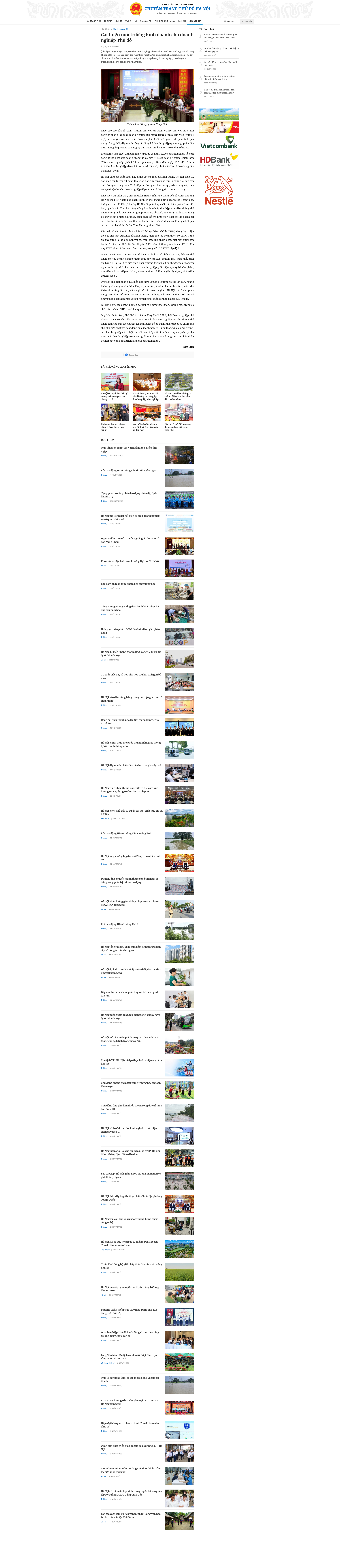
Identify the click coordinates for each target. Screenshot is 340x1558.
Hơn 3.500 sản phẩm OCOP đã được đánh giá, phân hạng (130, 631)
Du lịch (182, 21)
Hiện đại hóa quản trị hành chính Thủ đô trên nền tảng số (130, 1425)
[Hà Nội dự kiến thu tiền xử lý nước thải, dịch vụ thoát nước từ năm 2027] (179, 976)
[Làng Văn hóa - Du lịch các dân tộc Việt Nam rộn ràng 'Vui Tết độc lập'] (179, 1362)
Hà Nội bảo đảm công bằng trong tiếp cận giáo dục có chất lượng (131, 699)
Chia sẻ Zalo (133, 355)
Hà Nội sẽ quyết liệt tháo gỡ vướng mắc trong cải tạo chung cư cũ (114, 396)
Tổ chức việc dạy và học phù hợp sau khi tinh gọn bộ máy (131, 676)
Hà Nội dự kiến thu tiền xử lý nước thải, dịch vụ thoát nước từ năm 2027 (131, 971)
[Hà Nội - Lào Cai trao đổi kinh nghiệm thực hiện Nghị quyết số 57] (179, 1135)
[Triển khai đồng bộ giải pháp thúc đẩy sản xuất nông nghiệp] (179, 1271)
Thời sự (108, 21)
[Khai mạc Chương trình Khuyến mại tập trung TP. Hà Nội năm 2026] (179, 1407)
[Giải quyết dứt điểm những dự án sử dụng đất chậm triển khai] (179, 412)
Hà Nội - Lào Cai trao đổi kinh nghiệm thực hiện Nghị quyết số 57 (129, 1130)
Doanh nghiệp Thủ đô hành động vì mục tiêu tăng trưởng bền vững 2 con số (130, 1334)
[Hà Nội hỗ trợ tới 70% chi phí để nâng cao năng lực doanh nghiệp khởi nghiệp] (147, 382)
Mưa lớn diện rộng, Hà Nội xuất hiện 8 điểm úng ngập (129, 449)
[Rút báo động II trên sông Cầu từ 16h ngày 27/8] (179, 477)
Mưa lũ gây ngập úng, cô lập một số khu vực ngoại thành (130, 1379)
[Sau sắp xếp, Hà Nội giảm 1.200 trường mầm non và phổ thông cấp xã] (179, 1180)
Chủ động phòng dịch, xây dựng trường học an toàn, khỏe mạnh (131, 1084)
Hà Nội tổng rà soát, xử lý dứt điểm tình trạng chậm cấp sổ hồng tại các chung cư (131, 948)
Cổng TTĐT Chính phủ (166, 13)
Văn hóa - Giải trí (143, 21)
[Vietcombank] (219, 141)
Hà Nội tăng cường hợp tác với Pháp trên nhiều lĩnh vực (130, 858)
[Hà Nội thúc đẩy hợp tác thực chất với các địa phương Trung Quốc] (179, 1203)
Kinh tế (118, 21)
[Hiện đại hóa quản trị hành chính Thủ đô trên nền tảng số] (179, 1430)
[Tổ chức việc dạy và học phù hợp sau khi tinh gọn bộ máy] (179, 681)
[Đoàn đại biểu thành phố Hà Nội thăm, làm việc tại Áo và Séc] (179, 727)
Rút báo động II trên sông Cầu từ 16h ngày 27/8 (128, 470)
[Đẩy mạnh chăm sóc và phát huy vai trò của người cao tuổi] (179, 999)
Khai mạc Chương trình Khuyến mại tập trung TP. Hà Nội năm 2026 (130, 1402)
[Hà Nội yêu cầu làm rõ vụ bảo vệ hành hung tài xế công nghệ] (179, 1226)
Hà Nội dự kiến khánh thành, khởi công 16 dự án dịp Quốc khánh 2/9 (131, 653)
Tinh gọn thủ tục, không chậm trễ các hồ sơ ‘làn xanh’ (113, 427)
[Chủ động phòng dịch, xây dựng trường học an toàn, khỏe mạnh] (179, 1089)
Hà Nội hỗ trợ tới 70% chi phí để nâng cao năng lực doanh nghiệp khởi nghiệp (146, 396)
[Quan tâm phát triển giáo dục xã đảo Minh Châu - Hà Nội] (179, 1452)
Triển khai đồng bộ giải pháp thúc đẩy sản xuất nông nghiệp (131, 1266)
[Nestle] (219, 190)
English (245, 21)
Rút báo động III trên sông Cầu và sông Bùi (126, 833)
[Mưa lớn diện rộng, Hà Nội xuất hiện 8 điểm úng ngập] (179, 454)
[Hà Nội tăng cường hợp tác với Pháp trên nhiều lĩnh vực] (179, 863)
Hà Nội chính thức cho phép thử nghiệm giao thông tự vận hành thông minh (131, 744)
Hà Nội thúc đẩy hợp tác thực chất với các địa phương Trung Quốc (131, 1198)
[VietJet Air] (219, 127)
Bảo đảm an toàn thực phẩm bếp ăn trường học (128, 583)
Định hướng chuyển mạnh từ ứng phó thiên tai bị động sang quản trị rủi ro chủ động (129, 880)
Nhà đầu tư (195, 21)
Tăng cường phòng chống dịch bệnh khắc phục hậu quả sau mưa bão (130, 608)
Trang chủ (95, 21)
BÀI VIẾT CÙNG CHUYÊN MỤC (118, 366)
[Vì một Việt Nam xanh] (219, 114)
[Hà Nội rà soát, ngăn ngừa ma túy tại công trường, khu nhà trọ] (179, 1294)
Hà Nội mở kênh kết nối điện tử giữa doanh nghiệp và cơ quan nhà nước (130, 517)
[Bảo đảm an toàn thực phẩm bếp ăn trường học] (179, 590)
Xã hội (128, 21)
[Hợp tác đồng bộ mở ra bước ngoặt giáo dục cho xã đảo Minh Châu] (179, 545)
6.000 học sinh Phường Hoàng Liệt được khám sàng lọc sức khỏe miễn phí (131, 1470)
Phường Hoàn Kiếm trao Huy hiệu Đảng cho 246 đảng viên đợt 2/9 (129, 1311)
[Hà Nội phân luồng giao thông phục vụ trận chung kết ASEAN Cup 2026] (179, 908)
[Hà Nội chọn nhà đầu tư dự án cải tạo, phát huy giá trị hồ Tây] (179, 817)
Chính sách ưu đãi (120, 29)
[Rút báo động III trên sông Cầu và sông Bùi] (179, 840)
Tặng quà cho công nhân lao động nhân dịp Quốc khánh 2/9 (129, 495)
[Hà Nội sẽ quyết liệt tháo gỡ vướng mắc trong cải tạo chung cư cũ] (115, 382)
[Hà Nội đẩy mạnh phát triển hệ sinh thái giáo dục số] (179, 772)
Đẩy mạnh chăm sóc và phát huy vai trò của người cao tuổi (129, 994)
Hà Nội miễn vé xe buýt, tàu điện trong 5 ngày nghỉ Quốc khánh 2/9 (130, 1016)
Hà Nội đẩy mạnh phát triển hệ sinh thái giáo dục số (131, 765)
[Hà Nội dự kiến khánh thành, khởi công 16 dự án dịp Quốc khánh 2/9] (179, 659)
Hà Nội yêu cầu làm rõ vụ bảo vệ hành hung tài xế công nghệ (129, 1220)
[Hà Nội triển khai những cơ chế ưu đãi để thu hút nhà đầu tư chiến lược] (179, 382)
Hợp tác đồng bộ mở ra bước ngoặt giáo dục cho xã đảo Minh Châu (130, 540)
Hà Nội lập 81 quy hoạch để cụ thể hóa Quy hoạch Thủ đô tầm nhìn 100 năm (129, 1243)
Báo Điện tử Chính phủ (188, 13)
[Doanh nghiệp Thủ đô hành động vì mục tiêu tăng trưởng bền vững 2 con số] (179, 1339)
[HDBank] (219, 160)
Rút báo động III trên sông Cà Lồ (119, 924)
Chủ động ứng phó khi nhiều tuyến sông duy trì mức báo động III (131, 1107)
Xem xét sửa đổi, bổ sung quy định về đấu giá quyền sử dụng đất (145, 427)
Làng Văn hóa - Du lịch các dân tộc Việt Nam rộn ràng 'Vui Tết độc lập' (129, 1357)
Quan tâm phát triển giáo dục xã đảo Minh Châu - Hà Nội (131, 1447)
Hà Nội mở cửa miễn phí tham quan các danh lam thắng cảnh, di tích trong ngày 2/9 (129, 1039)
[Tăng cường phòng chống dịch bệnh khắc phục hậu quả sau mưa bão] (179, 613)
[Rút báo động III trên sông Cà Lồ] (179, 931)
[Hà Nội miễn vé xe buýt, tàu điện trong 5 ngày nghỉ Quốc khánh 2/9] (179, 1021)
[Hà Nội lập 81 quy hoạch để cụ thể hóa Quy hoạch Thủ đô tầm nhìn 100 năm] (179, 1248)
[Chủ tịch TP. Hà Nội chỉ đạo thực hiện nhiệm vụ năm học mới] (179, 1067)
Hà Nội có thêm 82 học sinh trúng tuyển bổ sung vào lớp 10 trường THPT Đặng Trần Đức (131, 1493)
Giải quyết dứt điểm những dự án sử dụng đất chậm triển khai (178, 427)
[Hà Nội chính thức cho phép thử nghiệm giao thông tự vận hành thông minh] (179, 749)
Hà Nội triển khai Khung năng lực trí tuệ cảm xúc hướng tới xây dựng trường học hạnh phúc (129, 789)
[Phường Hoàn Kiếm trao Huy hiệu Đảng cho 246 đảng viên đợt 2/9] (179, 1316)
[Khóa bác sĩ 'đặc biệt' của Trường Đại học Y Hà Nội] (179, 568)
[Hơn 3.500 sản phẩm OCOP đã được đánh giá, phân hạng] (179, 636)
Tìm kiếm (230, 21)
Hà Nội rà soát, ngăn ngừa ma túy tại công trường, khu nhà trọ (130, 1289)
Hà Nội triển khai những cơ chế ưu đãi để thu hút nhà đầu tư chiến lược (178, 396)
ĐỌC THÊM (107, 439)
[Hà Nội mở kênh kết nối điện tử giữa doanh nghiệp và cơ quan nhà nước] (179, 522)
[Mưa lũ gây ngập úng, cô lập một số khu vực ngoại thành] (179, 1384)
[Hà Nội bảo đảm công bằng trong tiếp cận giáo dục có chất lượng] (179, 704)
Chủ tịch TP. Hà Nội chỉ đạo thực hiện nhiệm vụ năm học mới (131, 1062)
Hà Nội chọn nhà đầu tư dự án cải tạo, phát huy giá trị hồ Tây (132, 812)
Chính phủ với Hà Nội (165, 21)
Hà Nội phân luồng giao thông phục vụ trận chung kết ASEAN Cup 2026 (130, 903)
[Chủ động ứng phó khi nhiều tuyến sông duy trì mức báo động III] (179, 1112)
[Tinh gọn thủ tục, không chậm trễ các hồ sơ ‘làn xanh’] (115, 412)
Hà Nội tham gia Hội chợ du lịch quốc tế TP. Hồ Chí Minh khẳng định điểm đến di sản (130, 1152)
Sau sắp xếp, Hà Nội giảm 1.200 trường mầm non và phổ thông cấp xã (131, 1175)
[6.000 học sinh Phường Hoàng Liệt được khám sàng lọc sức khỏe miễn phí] (179, 1475)
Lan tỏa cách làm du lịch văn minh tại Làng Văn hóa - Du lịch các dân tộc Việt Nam (132, 1515)
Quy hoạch (105, 1250)
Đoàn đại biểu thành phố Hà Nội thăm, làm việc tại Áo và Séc (130, 721)
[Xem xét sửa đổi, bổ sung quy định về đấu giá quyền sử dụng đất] (147, 412)
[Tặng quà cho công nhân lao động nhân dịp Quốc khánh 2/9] (179, 500)
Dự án (103, 660)
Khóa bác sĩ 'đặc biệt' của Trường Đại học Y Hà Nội (130, 561)
